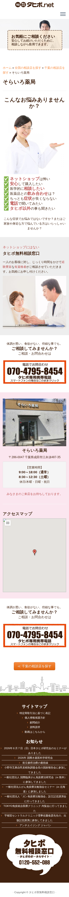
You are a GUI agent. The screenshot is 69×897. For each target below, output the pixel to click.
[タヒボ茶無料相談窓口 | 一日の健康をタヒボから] (34, 4)
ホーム (7, 67)
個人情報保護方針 (35, 717)
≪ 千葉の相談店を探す (34, 666)
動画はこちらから (35, 731)
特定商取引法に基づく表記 (35, 713)
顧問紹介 (35, 722)
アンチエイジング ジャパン (35, 825)
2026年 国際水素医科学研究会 (35, 757)
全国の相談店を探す (28, 67)
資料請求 (35, 727)
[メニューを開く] (63, 14)
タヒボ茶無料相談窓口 (42, 892)
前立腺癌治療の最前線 (35, 762)
